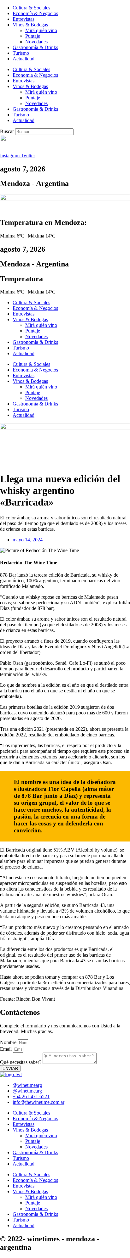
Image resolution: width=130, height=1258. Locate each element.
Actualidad (23, 58)
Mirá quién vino (41, 30)
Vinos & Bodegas (30, 24)
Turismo (21, 53)
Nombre (9, 1042)
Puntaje (32, 36)
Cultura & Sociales (31, 7)
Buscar (7, 131)
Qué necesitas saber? (21, 1062)
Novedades (36, 41)
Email (6, 1049)
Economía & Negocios (35, 13)
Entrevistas (23, 19)
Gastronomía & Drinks (35, 47)
